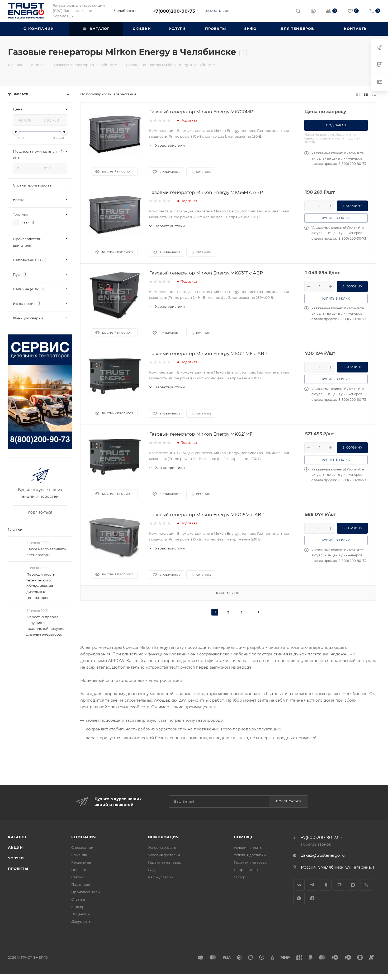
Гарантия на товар (164, 862)
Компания (83, 837)
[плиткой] (357, 94)
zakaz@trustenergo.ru (323, 855)
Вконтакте (299, 885)
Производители (85, 892)
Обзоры (241, 877)
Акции (15, 847)
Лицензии (80, 914)
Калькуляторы (160, 877)
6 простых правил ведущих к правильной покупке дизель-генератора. (45, 625)
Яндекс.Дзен (312, 898)
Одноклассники (326, 885)
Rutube (339, 885)
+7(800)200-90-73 (174, 11)
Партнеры (80, 884)
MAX (352, 885)
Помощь (244, 837)
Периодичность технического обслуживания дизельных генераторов (40, 586)
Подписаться (289, 801)
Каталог (17, 837)
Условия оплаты (162, 847)
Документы (81, 921)
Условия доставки (164, 855)
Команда (79, 855)
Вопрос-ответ (246, 870)
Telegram (312, 885)
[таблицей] (374, 94)
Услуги (16, 858)
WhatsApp (299, 898)
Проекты (18, 868)
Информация (163, 837)
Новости (78, 870)
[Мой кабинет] (313, 11)
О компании (82, 847)
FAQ (151, 870)
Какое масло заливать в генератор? (46, 552)
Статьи (15, 529)
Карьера (79, 907)
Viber (366, 885)
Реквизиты (81, 862)
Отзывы (78, 899)
